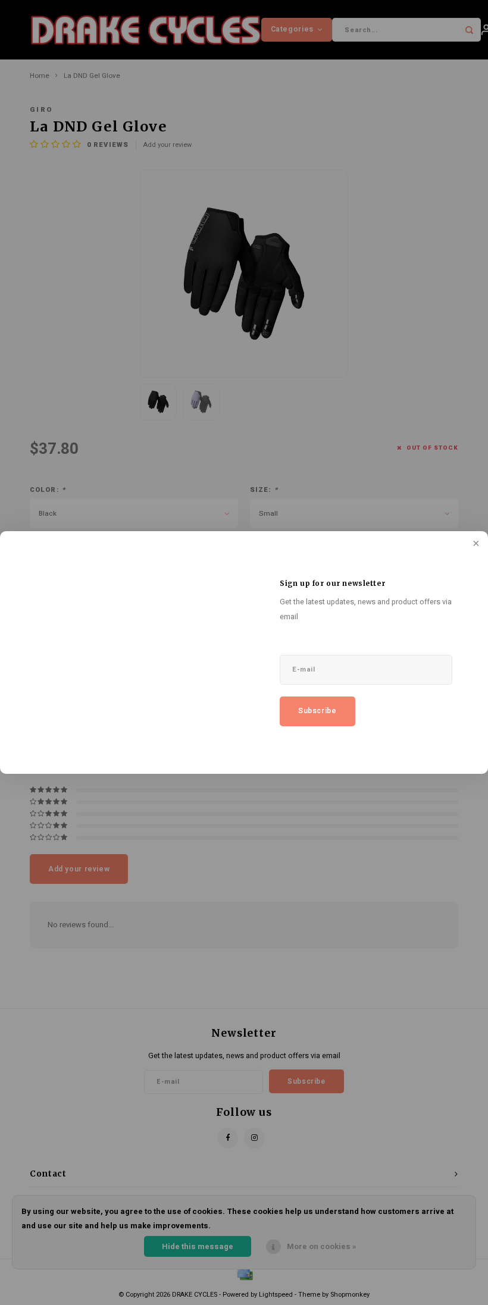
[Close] (475, 544)
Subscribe (317, 710)
